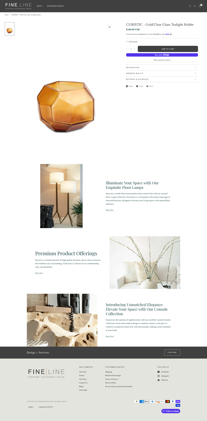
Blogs (81, 386)
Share (131, 86)
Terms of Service (111, 379)
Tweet (141, 86)
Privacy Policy (110, 383)
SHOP (39, 6)
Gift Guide (83, 390)
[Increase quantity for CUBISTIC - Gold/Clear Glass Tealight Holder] (134, 49)
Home (7, 15)
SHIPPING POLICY (134, 73)
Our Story (82, 379)
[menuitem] (40, 6)
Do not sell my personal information (118, 386)
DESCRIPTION (132, 67)
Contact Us (83, 383)
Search (81, 375)
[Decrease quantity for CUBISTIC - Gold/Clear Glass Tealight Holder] (128, 49)
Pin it (151, 86)
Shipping (108, 372)
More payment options (162, 60)
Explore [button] (172, 352)
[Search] (190, 6)
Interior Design (55, 6)
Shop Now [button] (110, 210)
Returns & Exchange (113, 375)
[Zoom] (109, 27)
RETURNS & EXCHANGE (137, 79)
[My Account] (194, 6)
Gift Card (82, 372)
